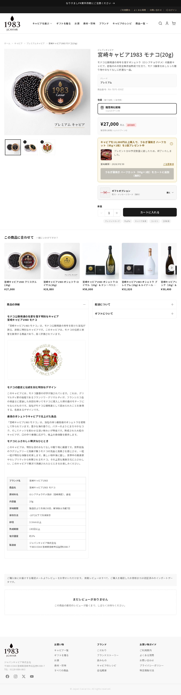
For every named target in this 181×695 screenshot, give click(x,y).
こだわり (102, 650)
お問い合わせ (156, 9)
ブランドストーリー (108, 655)
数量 (100, 206)
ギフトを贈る (63, 23)
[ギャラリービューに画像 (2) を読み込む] (30, 147)
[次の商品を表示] (171, 267)
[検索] (160, 23)
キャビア (18, 43)
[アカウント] (167, 23)
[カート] (174, 23)
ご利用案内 (125, 9)
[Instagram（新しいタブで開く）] (15, 676)
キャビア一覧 (61, 650)
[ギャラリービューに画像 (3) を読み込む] (47, 147)
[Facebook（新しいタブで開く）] (7, 676)
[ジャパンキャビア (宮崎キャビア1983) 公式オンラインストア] (12, 23)
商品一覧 (140, 23)
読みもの (102, 660)
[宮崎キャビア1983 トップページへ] (11, 650)
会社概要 (102, 670)
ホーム (7, 43)
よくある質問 (140, 9)
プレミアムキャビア (36, 43)
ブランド (104, 23)
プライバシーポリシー (152, 665)
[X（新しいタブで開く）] (24, 676)
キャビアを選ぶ (41, 23)
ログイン (173, 9)
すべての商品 (61, 670)
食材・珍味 (89, 23)
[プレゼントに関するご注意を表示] (171, 143)
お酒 (77, 23)
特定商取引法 (147, 670)
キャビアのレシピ (122, 23)
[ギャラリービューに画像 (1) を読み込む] (13, 147)
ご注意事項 (168, 163)
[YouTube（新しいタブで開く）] (32, 676)
